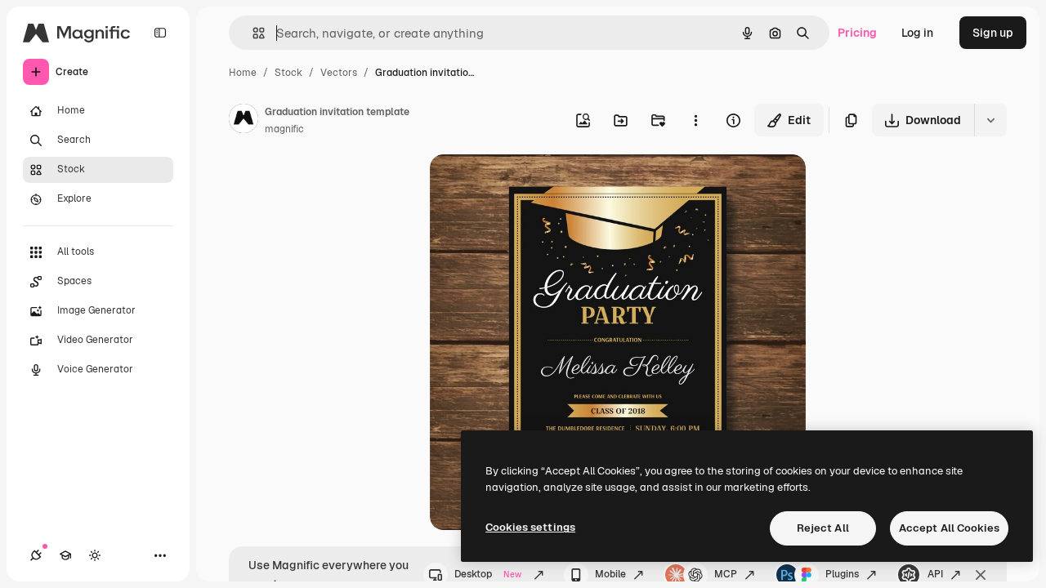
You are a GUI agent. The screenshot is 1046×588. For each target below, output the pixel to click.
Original (534, 186)
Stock (288, 72)
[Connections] (36, 555)
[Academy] (65, 555)
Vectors (338, 72)
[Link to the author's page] (243, 121)
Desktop (487, 574)
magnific (284, 129)
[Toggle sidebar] (160, 33)
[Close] (980, 574)
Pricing (857, 32)
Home (243, 72)
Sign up (992, 32)
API (935, 574)
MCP (725, 574)
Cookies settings (530, 527)
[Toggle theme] (95, 555)
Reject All (823, 528)
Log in (917, 32)
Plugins (842, 574)
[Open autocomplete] (252, 33)
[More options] (695, 120)
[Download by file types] (990, 120)
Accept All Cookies (949, 528)
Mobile (610, 574)
